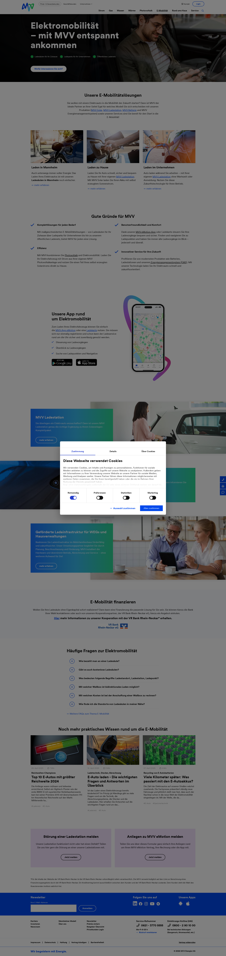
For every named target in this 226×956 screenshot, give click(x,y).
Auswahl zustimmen (124, 508)
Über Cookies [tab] (148, 451)
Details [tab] (113, 451)
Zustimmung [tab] (77, 451)
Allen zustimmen (151, 508)
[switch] (99, 498)
